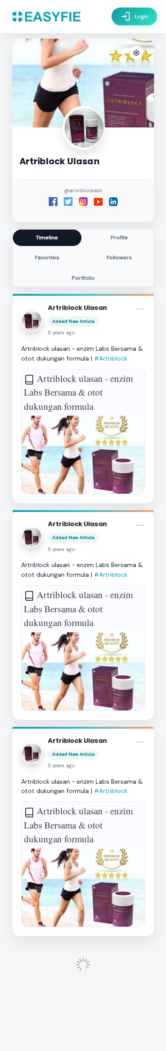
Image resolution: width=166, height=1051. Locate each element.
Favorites (47, 257)
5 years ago (61, 332)
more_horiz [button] (140, 309)
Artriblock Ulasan (77, 307)
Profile (119, 237)
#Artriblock (110, 358)
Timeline (47, 237)
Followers (119, 257)
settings (136, 53)
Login (134, 16)
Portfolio (83, 278)
